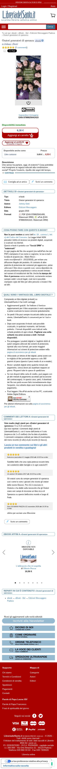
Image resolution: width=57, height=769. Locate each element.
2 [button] (19, 583)
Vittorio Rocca (29, 568)
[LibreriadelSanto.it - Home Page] (19, 15)
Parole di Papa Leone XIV (14, 699)
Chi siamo (7, 672)
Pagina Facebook (34, 716)
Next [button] (53, 552)
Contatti (6, 693)
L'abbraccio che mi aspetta (28, 566)
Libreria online (28, 754)
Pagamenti (7, 689)
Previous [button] (4, 552)
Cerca (50, 26)
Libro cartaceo (10, 154)
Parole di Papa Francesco (14, 704)
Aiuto (53, 6)
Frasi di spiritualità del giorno (15, 708)
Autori (32, 676)
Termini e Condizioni (11, 676)
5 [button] (32, 583)
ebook (14, 33)
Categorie (34, 672)
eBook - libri (23, 33)
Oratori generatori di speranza (15, 35)
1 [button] (15, 583)
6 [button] (37, 583)
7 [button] (41, 583)
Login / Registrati (9, 6)
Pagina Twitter (41, 716)
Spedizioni (7, 685)
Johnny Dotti (24, 204)
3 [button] (24, 583)
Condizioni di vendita (11, 681)
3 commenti (21, 47)
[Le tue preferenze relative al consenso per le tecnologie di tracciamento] (52, 764)
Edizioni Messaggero (28, 207)
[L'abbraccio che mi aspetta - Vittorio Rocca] (28, 551)
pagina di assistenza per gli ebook (21, 352)
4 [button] (28, 583)
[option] (28, 556)
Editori (33, 681)
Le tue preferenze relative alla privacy (29, 761)
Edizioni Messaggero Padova (42, 33)
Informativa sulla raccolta (16, 765)
